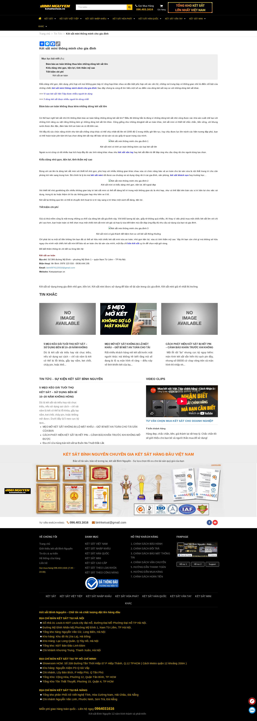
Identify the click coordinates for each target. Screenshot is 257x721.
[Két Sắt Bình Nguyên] (102, 583)
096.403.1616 (144, 9)
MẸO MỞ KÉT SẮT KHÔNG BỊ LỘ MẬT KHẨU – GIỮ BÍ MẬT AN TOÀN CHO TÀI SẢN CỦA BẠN (127, 347)
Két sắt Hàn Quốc (149, 19)
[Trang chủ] (55, 7)
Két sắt (49, 19)
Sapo (165, 714)
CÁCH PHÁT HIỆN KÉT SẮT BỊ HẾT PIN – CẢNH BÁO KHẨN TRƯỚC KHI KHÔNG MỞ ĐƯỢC (189, 347)
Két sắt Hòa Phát (123, 19)
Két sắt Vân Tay (174, 19)
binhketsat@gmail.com (111, 522)
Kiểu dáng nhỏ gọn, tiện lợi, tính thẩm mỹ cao (70, 68)
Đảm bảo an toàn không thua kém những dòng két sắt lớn (77, 64)
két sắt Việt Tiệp (69, 19)
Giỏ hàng (162, 9)
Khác (42, 26)
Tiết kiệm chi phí (55, 71)
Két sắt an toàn (60, 75)
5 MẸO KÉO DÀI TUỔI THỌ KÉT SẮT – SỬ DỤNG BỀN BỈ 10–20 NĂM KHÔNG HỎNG (65, 347)
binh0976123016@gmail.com (60, 267)
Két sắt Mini (196, 19)
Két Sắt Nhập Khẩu (96, 19)
